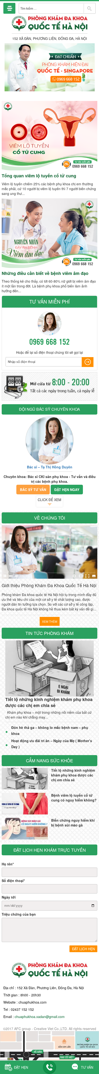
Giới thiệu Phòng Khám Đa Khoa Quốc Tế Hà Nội (49, 585)
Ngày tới (9, 897)
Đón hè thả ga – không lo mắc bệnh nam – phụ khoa (49, 730)
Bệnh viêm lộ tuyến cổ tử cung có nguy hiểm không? (74, 797)
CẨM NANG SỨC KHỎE (49, 760)
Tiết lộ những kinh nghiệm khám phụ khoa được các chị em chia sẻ (49, 702)
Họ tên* (8, 864)
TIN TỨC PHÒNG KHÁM (49, 633)
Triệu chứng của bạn (19, 914)
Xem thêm (49, 621)
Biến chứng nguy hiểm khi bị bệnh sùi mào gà (73, 822)
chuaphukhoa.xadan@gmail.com (40, 1016)
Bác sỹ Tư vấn (33, 489)
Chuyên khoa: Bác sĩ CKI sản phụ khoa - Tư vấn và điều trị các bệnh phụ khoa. (50, 479)
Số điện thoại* (13, 880)
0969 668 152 (49, 341)
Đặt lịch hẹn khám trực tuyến (49, 850)
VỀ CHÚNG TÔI (49, 518)
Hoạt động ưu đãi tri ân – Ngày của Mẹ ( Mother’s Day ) (51, 743)
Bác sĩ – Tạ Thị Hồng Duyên (49, 467)
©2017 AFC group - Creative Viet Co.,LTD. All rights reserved (49, 1028)
